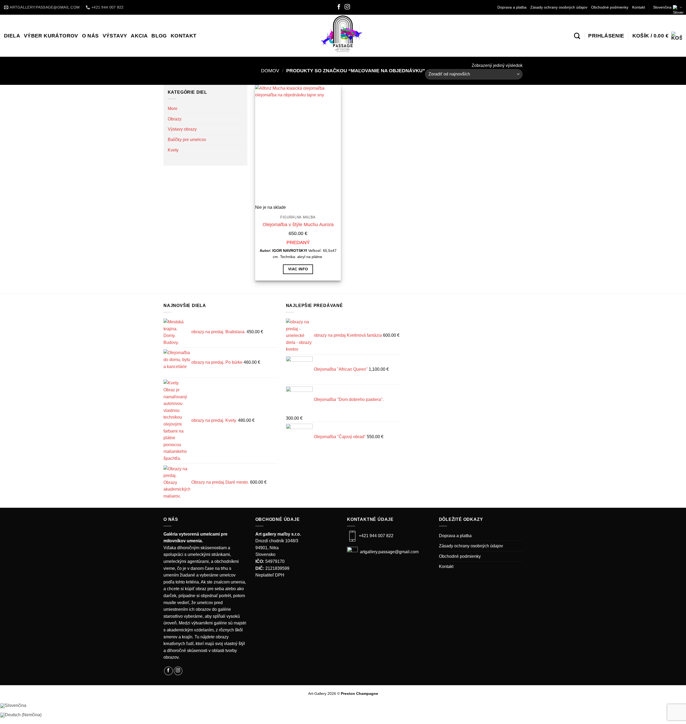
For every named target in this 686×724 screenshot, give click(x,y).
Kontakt (638, 7)
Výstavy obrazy (182, 129)
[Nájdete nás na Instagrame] (347, 7)
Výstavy (115, 36)
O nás (90, 36)
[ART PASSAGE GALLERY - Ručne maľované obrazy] (343, 36)
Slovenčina (662, 7)
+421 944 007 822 (376, 535)
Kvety (173, 150)
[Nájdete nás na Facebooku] (338, 7)
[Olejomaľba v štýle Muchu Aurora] (298, 144)
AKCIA (139, 36)
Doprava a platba (512, 7)
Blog (159, 36)
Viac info (298, 269)
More (172, 108)
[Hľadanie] (577, 35)
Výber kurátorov (51, 36)
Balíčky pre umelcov (187, 139)
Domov (270, 70)
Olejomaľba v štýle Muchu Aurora (298, 224)
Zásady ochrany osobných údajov (558, 7)
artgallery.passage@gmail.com (389, 552)
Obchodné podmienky (609, 7)
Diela (12, 36)
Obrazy (174, 119)
